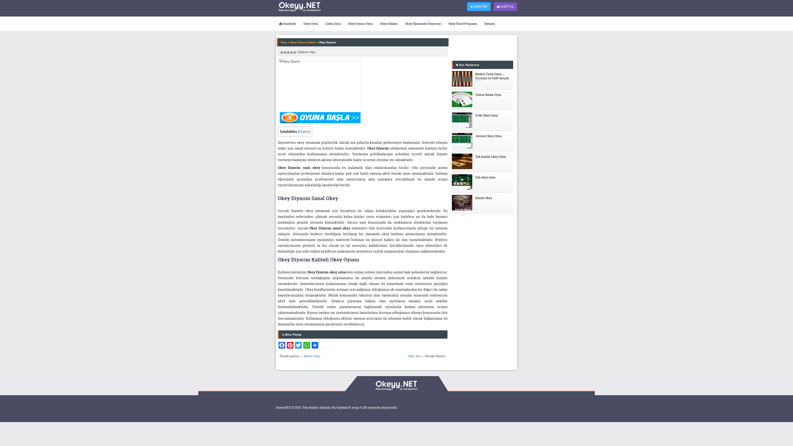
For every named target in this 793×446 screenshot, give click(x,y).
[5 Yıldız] (295, 52)
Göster (304, 131)
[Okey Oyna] (320, 117)
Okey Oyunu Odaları (303, 42)
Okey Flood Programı (462, 24)
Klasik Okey (483, 198)
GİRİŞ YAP (480, 6)
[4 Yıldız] (291, 52)
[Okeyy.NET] (306, 7)
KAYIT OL (507, 6)
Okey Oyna (310, 24)
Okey (284, 42)
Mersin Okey (312, 356)
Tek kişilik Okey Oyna (490, 157)
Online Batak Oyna (488, 95)
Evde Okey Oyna (486, 115)
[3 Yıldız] (288, 52)
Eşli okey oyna (485, 177)
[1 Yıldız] (281, 52)
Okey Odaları (388, 24)
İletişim (489, 24)
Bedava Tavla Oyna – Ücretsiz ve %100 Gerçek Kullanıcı (492, 76)
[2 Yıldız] (285, 52)
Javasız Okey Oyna (488, 136)
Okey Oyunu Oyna (360, 24)
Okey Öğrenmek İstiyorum (422, 24)
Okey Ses (414, 356)
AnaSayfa (289, 24)
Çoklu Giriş (333, 24)
